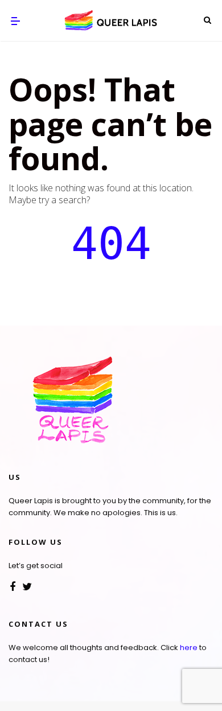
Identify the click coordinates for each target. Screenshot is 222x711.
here (189, 647)
